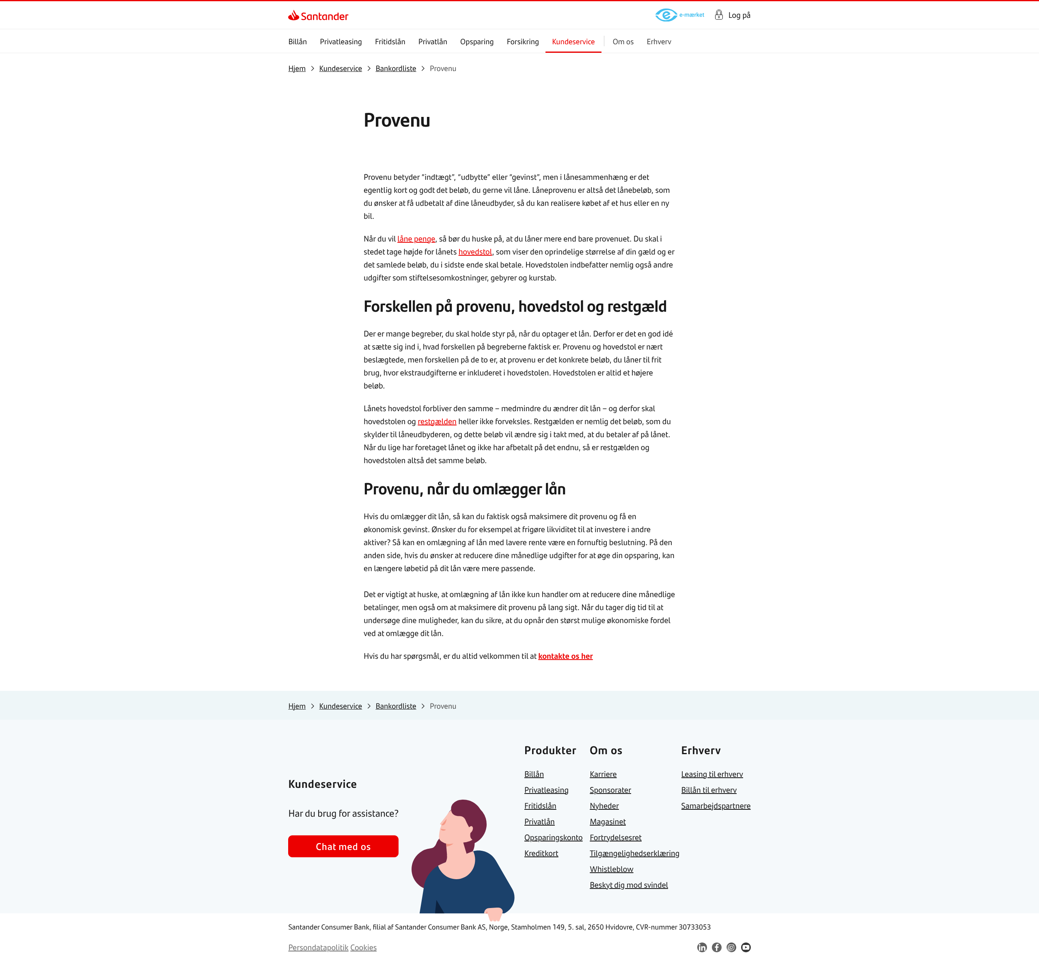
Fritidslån (390, 41)
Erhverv (659, 41)
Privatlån (432, 41)
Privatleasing (341, 41)
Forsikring (523, 41)
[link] (295, 15)
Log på (740, 15)
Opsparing (477, 41)
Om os (623, 41)
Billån (297, 41)
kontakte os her (565, 656)
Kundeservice (573, 41)
